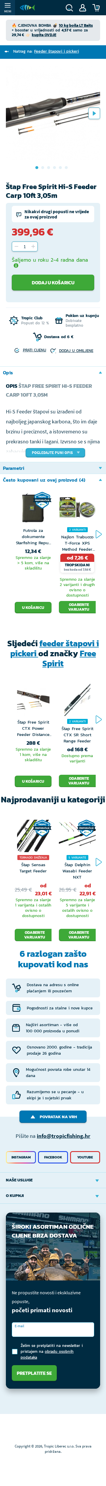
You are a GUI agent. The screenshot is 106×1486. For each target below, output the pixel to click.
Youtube (85, 1157)
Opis (8, 372)
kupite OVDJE (44, 35)
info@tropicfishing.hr (63, 1135)
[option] (53, 113)
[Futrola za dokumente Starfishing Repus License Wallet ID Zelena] (33, 509)
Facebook (53, 1157)
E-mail (19, 1326)
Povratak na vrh (58, 1117)
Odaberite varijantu (78, 607)
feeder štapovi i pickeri (54, 648)
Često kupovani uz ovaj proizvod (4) (44, 479)
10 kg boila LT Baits (76, 25)
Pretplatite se (34, 1373)
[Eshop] (27, 7)
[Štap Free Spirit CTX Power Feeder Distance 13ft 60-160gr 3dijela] (33, 701)
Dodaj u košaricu (53, 282)
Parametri (13, 468)
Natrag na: (46, 51)
